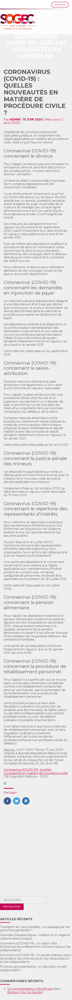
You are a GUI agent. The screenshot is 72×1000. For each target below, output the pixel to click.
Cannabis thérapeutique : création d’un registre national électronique (35, 936)
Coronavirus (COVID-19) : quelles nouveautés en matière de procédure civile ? (36, 773)
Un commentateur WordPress (29, 989)
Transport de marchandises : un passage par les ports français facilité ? (35, 928)
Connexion (60, 4)
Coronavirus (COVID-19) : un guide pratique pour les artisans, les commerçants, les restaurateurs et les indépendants (36, 958)
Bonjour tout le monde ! (25, 992)
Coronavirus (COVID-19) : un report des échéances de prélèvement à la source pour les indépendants (35, 947)
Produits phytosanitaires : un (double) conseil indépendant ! (33, 968)
